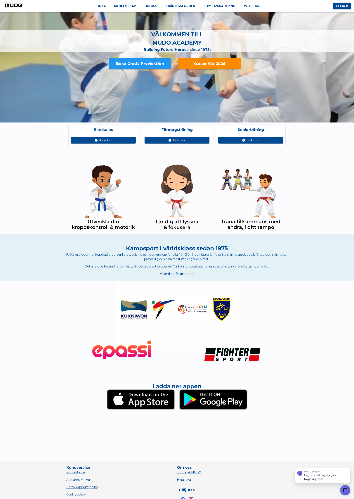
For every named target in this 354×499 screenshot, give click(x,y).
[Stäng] (347, 472)
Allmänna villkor (78, 479)
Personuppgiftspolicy (82, 487)
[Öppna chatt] (345, 490)
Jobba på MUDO (189, 472)
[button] (322, 475)
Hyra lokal (184, 479)
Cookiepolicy (75, 494)
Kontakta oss (75, 472)
